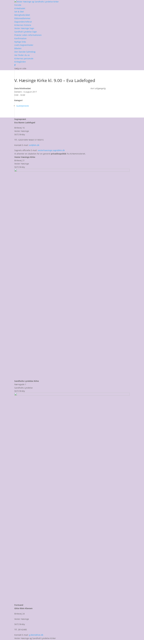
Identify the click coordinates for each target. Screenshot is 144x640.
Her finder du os (22, 55)
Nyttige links (20, 41)
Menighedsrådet (22, 15)
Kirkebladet (19, 8)
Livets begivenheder (23, 45)
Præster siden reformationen (28, 35)
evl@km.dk (34, 145)
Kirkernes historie (22, 25)
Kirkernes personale (23, 58)
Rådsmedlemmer (22, 18)
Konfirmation (20, 38)
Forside (17, 5)
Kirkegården (20, 61)
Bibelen (18, 48)
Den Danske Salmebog (24, 51)
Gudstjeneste (22, 105)
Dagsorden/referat (23, 21)
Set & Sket (19, 11)
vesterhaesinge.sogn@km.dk (51, 150)
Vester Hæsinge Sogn (24, 28)
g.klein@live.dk (36, 635)
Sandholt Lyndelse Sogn (25, 31)
